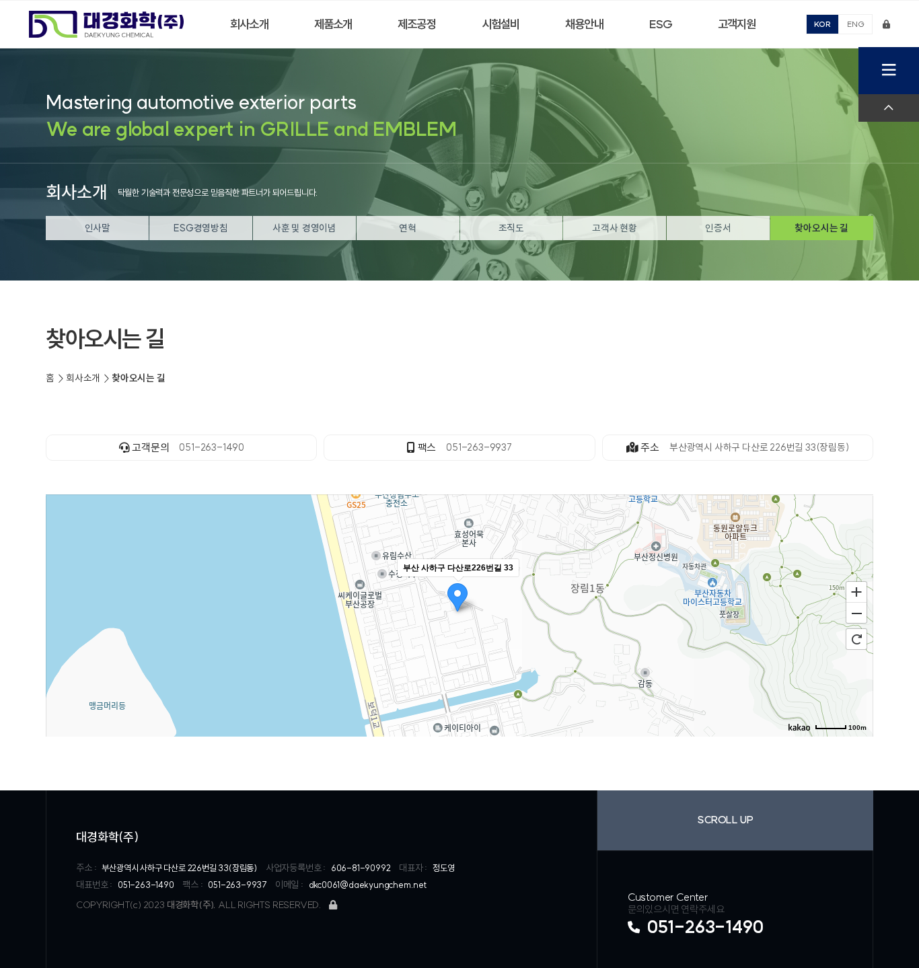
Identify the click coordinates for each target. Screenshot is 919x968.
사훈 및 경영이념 (304, 228)
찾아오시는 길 (821, 228)
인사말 (97, 228)
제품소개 (333, 24)
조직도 (511, 228)
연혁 (407, 228)
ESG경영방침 (201, 228)
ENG (855, 24)
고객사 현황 (614, 228)
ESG (660, 24)
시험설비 (501, 24)
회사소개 (249, 24)
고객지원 (737, 24)
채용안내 (584, 24)
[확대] (856, 591)
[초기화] (856, 639)
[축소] (856, 613)
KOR (822, 24)
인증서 (718, 228)
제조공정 (417, 24)
